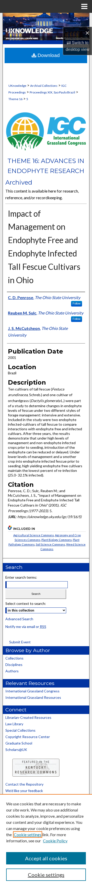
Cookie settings (27, 834)
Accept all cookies (46, 858)
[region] (46, 840)
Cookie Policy (55, 840)
